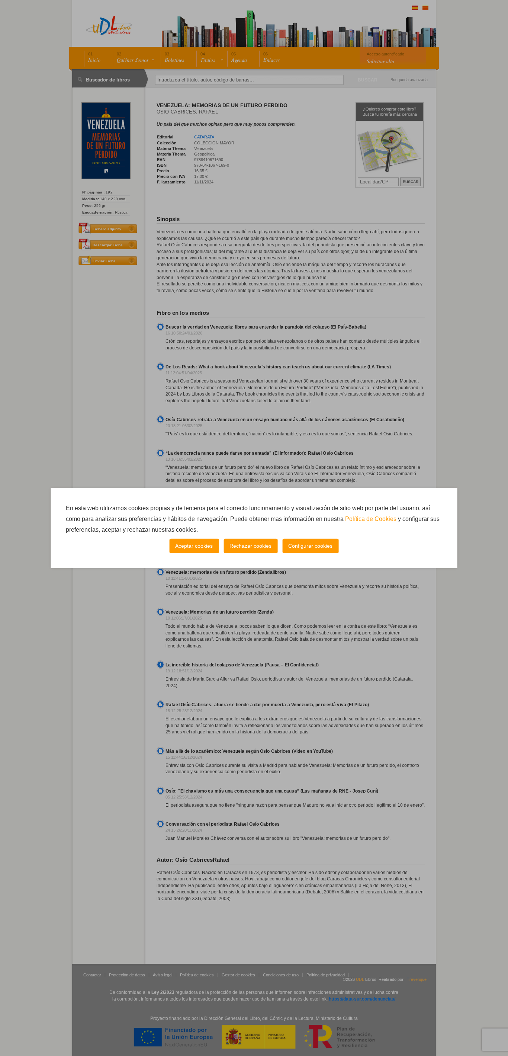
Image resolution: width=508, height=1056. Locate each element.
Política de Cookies (370, 519)
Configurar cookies (310, 546)
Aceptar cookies (194, 546)
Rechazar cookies (250, 546)
